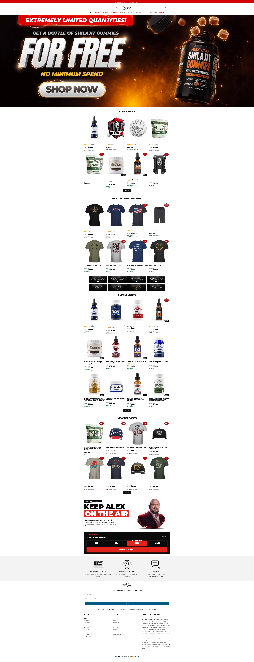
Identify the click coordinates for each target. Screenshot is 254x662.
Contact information (121, 658)
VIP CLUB (86, 639)
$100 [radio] (137, 542)
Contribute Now (126, 549)
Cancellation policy (143, 658)
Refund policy (135, 658)
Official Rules (160, 635)
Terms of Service (116, 631)
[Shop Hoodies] (117, 287)
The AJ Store (100, 658)
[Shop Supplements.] (98, 279)
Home (85, 618)
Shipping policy (150, 658)
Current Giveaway (88, 636)
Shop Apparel (87, 631)
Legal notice (156, 658)
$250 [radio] (157, 543)
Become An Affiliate (117, 618)
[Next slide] (251, 61)
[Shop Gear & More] (156, 287)
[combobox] (101, 7)
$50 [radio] (117, 543)
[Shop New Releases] (136, 279)
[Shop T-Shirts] (98, 287)
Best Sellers (86, 629)
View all (127, 190)
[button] (137, 12)
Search (114, 620)
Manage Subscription (117, 634)
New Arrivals (86, 627)
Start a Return (116, 622)
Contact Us (115, 625)
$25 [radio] (96, 543)
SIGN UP (127, 603)
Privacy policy (113, 658)
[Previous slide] (2, 61)
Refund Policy (116, 629)
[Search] (116, 7)
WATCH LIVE (86, 620)
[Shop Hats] (156, 279)
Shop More (86, 634)
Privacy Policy (116, 627)
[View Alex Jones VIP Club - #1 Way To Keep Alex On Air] (136, 287)
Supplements (87, 622)
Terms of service (129, 658)
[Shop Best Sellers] (117, 279)
